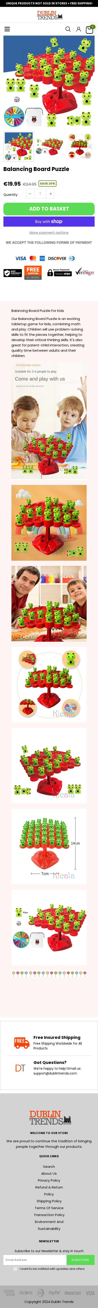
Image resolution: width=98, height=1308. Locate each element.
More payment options (49, 232)
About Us (49, 1173)
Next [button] (89, 146)
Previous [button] (8, 146)
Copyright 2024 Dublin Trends (49, 1301)
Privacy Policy (49, 1180)
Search (49, 1166)
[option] (49, 82)
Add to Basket (49, 208)
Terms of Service (49, 1207)
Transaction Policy (49, 1214)
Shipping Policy (49, 1201)
